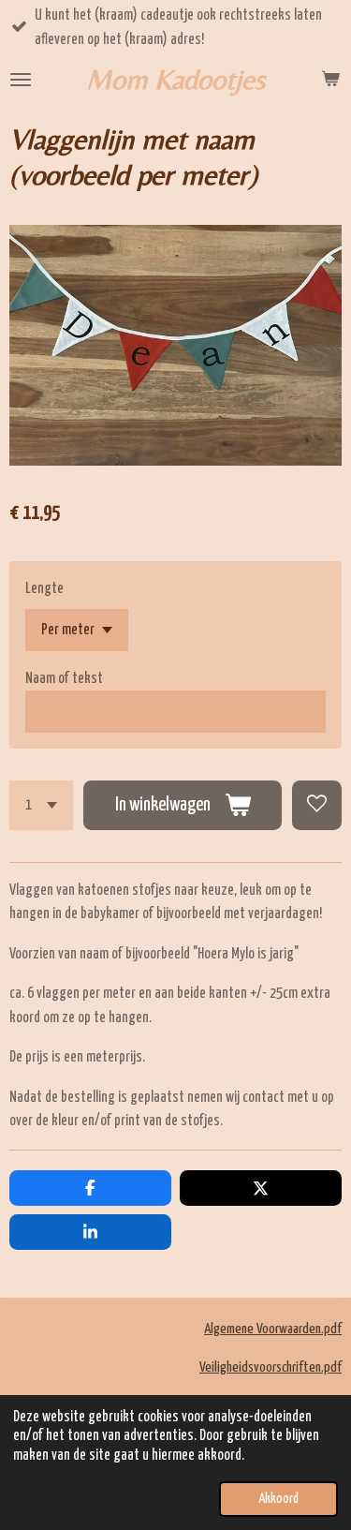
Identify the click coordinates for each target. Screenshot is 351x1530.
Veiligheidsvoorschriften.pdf (270, 1367)
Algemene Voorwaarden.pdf (273, 1329)
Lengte (44, 589)
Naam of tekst (64, 679)
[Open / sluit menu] (20, 79)
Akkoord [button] (278, 1499)
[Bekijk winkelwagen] (330, 79)
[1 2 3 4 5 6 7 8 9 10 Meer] (41, 805)
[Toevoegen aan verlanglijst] (317, 805)
